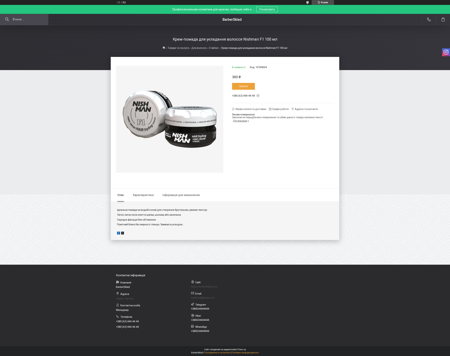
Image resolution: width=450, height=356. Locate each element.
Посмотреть (267, 9)
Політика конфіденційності (245, 352)
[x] (122, 233)
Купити (243, 86)
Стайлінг (214, 48)
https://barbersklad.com (204, 286)
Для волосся (198, 48)
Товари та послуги (178, 48)
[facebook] (118, 233)
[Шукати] (7, 19)
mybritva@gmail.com (203, 297)
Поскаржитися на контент (217, 352)
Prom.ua (242, 349)
